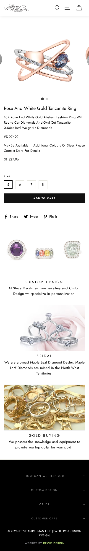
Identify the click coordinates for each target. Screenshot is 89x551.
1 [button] (42, 99)
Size (7, 176)
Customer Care (44, 518)
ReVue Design (44, 543)
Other (44, 504)
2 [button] (47, 99)
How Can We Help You (44, 476)
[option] (44, 60)
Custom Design (44, 490)
